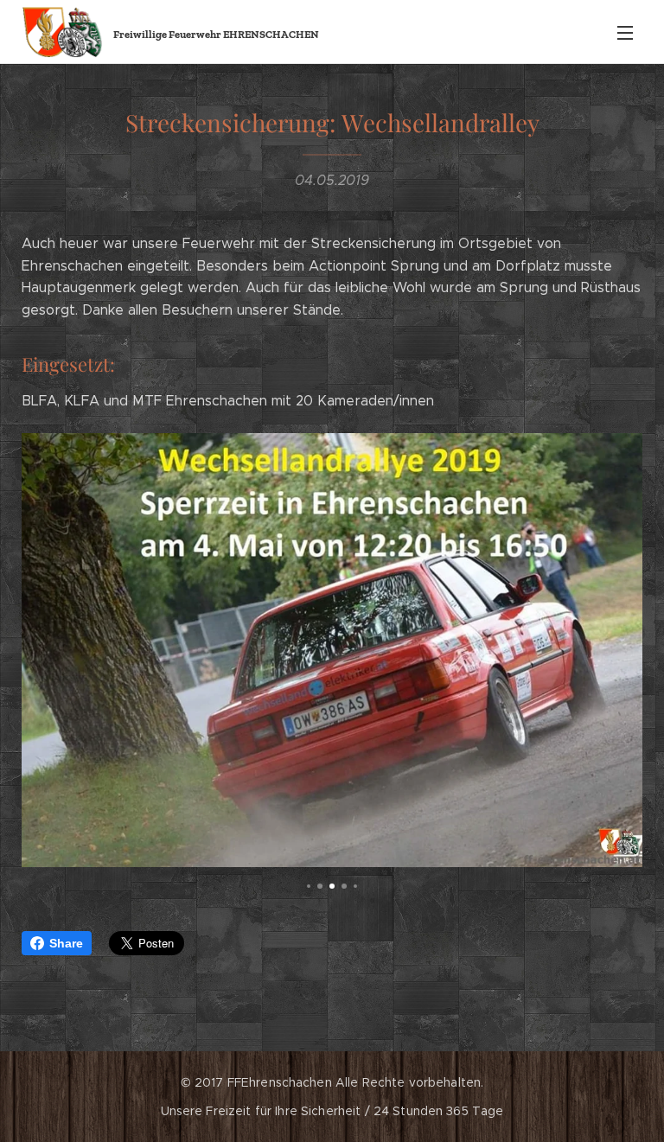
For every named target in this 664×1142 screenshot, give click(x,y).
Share (66, 943)
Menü (625, 32)
